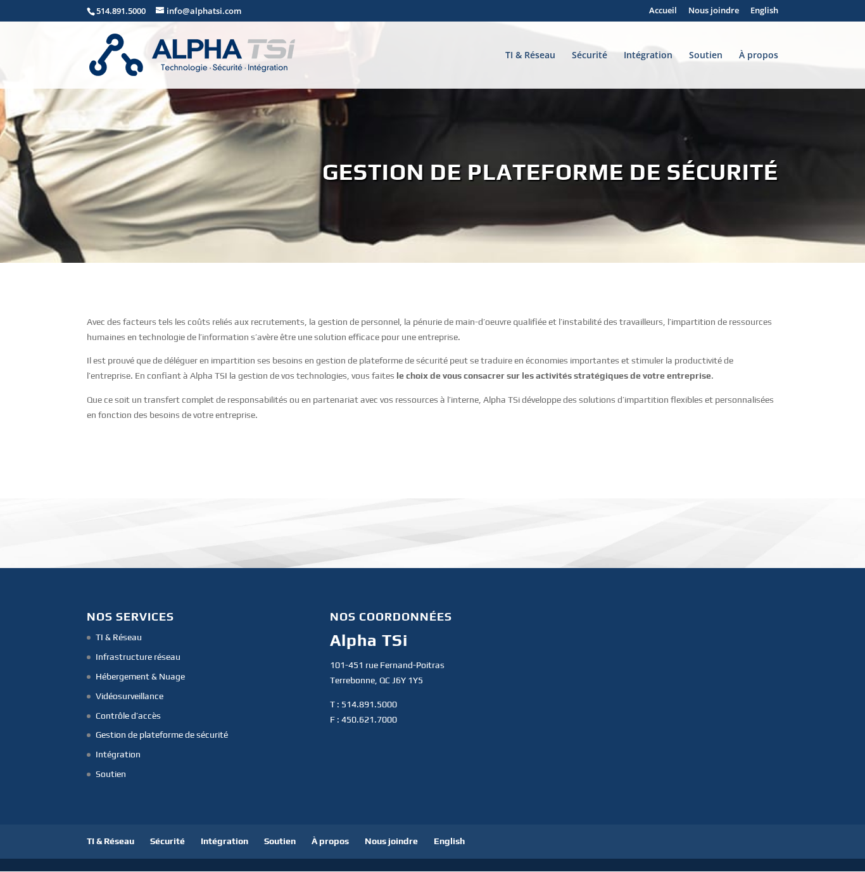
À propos (758, 56)
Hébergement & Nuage (140, 676)
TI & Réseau (530, 56)
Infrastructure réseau (138, 657)
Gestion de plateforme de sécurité (162, 735)
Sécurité (589, 56)
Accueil (663, 11)
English (764, 11)
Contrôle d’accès (128, 716)
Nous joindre (713, 11)
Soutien (706, 56)
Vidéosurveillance (129, 696)
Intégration (648, 56)
